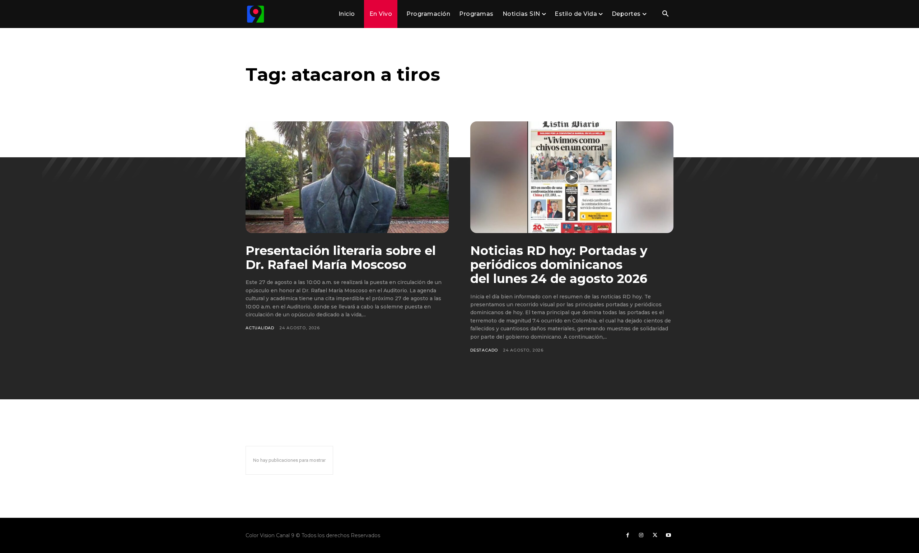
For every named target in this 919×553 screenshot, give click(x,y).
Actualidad (260, 327)
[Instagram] (641, 535)
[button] (665, 14)
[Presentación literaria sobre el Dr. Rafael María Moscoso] (347, 177)
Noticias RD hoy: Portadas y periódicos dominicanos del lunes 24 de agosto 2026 (558, 264)
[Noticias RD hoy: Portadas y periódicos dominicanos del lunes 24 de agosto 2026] (571, 177)
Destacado (484, 350)
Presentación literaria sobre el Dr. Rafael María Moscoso (341, 257)
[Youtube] (668, 535)
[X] (655, 535)
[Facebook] (627, 535)
